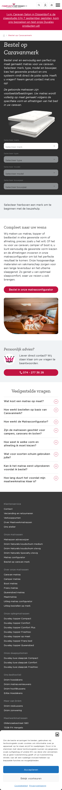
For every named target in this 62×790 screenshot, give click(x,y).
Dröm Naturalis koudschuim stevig (22, 548)
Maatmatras (10, 596)
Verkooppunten (12, 517)
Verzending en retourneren (18, 513)
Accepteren (31, 769)
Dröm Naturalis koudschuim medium (23, 543)
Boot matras (10, 583)
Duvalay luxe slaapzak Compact (21, 657)
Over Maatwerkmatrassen (18, 522)
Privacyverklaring (37, 785)
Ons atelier (10, 526)
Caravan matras (12, 574)
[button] (57, 734)
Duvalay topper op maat (17, 636)
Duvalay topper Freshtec (17, 631)
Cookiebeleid (21, 785)
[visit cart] (52, 4)
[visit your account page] (45, 4)
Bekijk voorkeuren (31, 778)
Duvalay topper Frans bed (18, 640)
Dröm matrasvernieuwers (17, 684)
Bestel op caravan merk (17, 561)
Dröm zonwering (13, 710)
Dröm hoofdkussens (14, 688)
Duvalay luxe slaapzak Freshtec (21, 666)
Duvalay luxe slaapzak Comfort (20, 662)
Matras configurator (14, 557)
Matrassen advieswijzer (16, 539)
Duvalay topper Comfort (17, 622)
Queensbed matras (14, 592)
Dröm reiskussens (13, 705)
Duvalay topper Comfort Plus (19, 627)
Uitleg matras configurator (18, 601)
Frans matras (11, 587)
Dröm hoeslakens (13, 679)
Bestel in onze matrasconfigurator (31, 289)
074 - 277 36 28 (33, 372)
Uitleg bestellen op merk (17, 605)
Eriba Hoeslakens (13, 693)
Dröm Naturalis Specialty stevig (21, 552)
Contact (8, 508)
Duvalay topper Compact (17, 618)
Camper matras (12, 578)
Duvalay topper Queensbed (19, 645)
